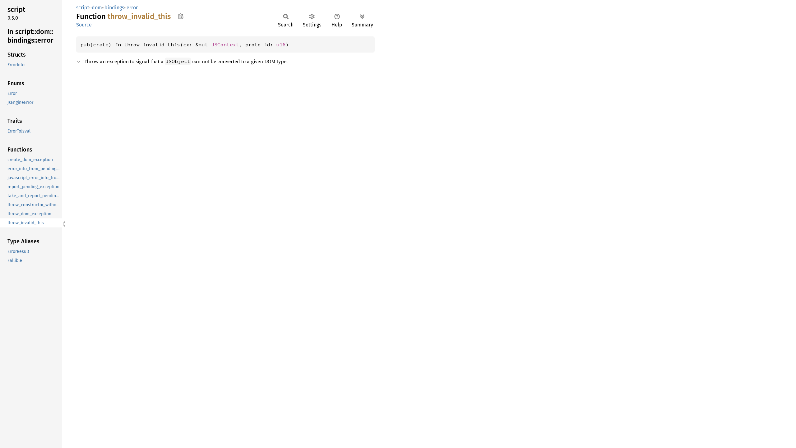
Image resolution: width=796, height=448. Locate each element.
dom (97, 8)
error (132, 8)
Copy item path (181, 16)
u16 (281, 44)
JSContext (225, 44)
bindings (114, 8)
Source (84, 25)
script (82, 8)
